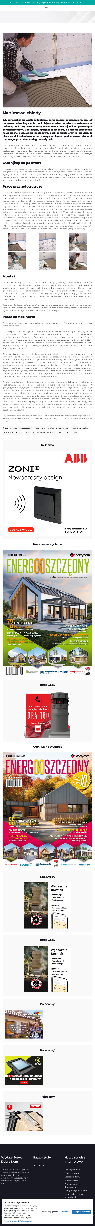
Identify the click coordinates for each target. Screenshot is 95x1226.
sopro (27, 432)
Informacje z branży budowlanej (74, 1195)
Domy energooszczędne (76, 1191)
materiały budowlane (58, 428)
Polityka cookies (26, 1221)
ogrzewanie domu (12, 432)
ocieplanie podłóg (79, 428)
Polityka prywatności (11, 1221)
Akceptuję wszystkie (81, 1212)
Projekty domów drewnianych (72, 1185)
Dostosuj (65, 1212)
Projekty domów (72, 1170)
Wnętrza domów (72, 1173)
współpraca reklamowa (44, 432)
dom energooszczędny (21, 428)
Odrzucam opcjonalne (49, 1212)
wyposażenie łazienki (68, 432)
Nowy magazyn (72, 1180)
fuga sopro (40, 428)
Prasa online (38, 1166)
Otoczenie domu (72, 1177)
